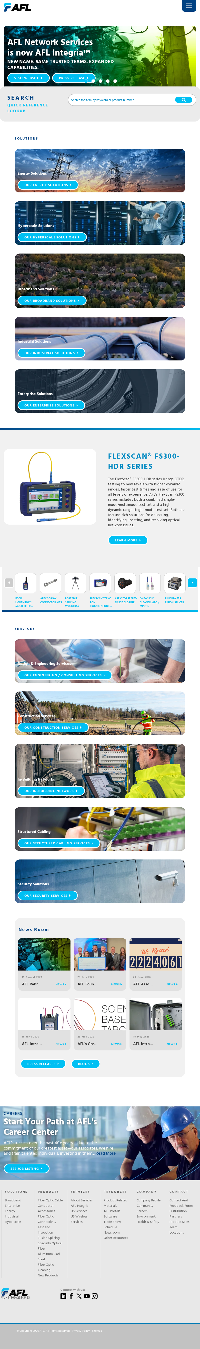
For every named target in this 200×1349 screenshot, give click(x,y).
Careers (142, 1211)
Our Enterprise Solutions (49, 405)
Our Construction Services (51, 728)
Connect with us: (72, 1290)
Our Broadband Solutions (50, 301)
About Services (82, 1200)
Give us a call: (11, 1293)
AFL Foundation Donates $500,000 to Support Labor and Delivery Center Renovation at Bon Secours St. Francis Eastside (88, 984)
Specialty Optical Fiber (50, 1246)
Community (145, 1206)
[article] (100, 171)
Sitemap (97, 1331)
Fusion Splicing (49, 1238)
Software (110, 1216)
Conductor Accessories (46, 1208)
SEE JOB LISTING (24, 1169)
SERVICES (80, 1192)
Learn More (126, 540)
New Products (48, 1275)
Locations (177, 1233)
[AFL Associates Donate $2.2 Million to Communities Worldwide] (156, 964)
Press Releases (41, 1064)
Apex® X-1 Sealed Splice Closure (126, 600)
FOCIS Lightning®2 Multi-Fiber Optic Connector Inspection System (23, 602)
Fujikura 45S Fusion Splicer (174, 600)
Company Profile (148, 1200)
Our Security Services (45, 896)
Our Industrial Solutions (49, 353)
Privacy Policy (81, 1331)
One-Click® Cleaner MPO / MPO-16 (149, 602)
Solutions (16, 1192)
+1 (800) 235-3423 (18, 1297)
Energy (10, 1211)
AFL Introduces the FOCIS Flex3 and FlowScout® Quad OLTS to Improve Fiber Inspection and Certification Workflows (32, 1044)
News (60, 984)
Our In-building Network (49, 791)
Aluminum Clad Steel (49, 1257)
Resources (115, 1192)
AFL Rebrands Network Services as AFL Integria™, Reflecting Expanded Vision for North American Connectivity (32, 984)
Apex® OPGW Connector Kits (51, 600)
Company (147, 1192)
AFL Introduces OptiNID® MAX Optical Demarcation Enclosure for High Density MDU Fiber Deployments (143, 1044)
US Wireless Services (79, 1219)
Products (48, 1192)
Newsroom (112, 1233)
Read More (106, 1153)
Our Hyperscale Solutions (50, 237)
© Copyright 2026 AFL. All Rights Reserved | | (59, 1331)
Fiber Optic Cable (50, 1200)
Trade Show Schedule (112, 1224)
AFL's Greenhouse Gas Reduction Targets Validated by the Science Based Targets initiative (88, 1044)
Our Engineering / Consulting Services (63, 675)
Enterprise (12, 1206)
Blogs (84, 1064)
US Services (79, 1211)
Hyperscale (13, 1222)
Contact (179, 1192)
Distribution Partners (178, 1214)
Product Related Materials (115, 1203)
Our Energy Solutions (46, 185)
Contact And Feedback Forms (181, 1203)
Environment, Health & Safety (148, 1219)
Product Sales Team (180, 1224)
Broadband (13, 1200)
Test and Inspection (45, 1230)
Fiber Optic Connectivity (47, 1219)
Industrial (12, 1216)
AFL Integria (79, 1206)
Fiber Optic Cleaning (46, 1267)
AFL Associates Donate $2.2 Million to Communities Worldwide (143, 984)
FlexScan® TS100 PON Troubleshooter (101, 602)
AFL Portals (112, 1211)
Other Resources (116, 1238)
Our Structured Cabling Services (57, 843)
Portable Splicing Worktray (72, 602)
